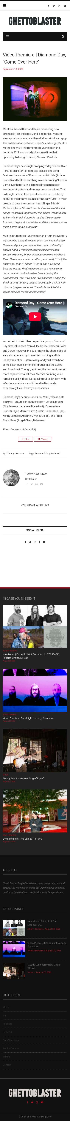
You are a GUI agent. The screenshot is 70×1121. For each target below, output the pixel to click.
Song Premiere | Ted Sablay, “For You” (23, 838)
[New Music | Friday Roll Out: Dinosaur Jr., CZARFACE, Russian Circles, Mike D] (35, 626)
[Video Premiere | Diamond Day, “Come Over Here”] (35, 102)
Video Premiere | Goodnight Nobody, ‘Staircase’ (28, 718)
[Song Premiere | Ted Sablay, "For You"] (35, 811)
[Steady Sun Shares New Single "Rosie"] (35, 751)
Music (5, 775)
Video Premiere (9, 715)
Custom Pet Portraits (14, 569)
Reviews (7, 1032)
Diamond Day (42, 453)
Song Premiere (9, 835)
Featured (55, 453)
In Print (6, 1056)
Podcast (7, 1023)
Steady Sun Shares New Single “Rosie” (23, 778)
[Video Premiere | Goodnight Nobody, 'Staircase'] (35, 690)
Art (4, 1015)
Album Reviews (10, 651)
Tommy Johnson (15, 453)
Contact (7, 1064)
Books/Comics (11, 1048)
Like (27, 439)
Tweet (44, 439)
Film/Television (11, 1040)
